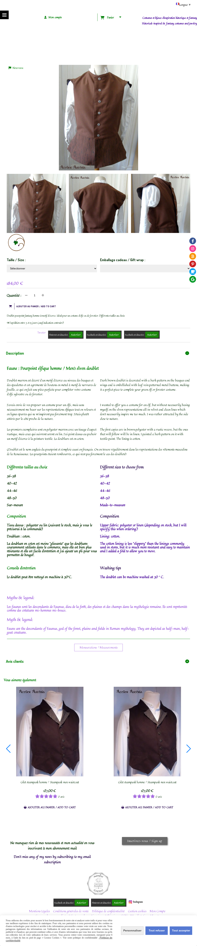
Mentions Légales (39, 911)
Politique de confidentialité (108, 911)
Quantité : (14, 295)
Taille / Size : (16, 260)
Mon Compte (157, 911)
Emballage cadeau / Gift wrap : (122, 260)
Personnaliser (132, 930)
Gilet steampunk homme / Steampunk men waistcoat (50, 782)
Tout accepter (181, 930)
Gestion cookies (137, 911)
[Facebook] (192, 241)
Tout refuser (157, 930)
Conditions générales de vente (71, 911)
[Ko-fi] (192, 271)
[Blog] (192, 256)
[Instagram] (192, 248)
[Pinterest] (192, 264)
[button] (8, 749)
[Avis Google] (192, 279)
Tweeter (42, 332)
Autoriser (76, 335)
